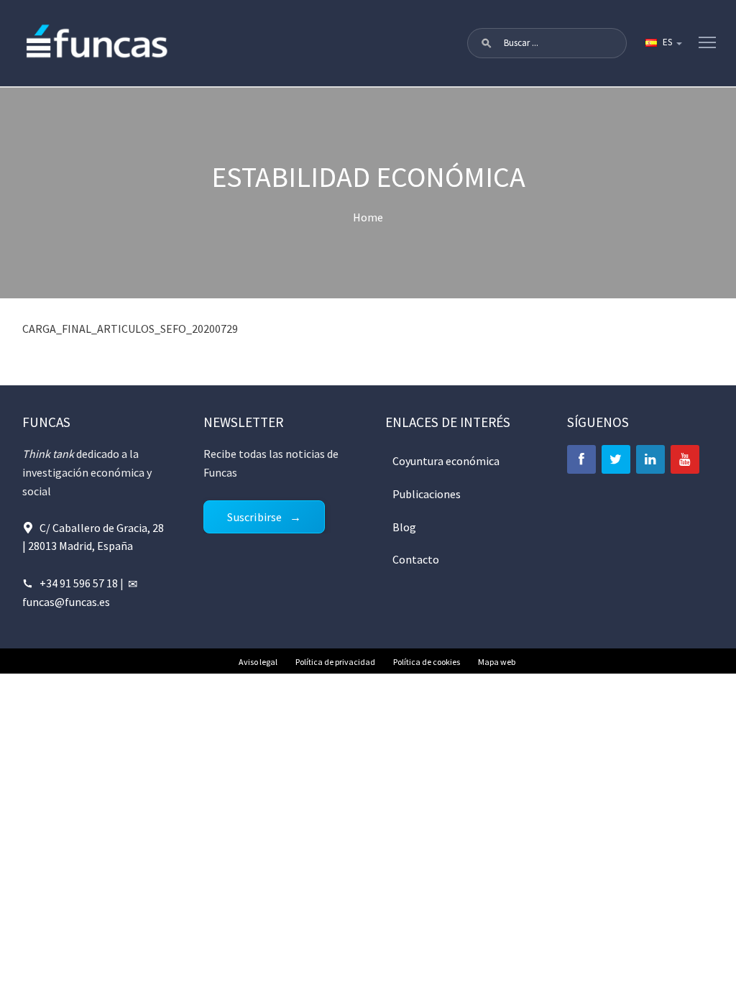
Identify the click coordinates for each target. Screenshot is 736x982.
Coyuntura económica (446, 461)
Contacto (415, 559)
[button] (486, 43)
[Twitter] (616, 459)
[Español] (663, 43)
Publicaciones (426, 494)
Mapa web (496, 661)
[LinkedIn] (650, 459)
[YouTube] (685, 459)
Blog (404, 527)
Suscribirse (254, 517)
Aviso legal (258, 661)
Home (368, 217)
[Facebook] (581, 459)
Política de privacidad (335, 661)
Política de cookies (426, 661)
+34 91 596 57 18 (79, 583)
